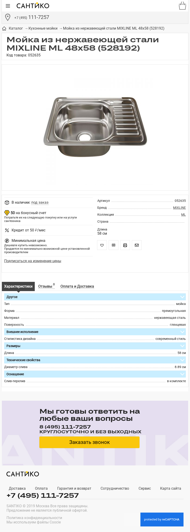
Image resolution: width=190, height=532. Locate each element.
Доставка (17, 488)
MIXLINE (179, 207)
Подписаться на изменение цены (32, 261)
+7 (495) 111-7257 (42, 495)
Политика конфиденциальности (34, 518)
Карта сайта (170, 488)
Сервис (145, 488)
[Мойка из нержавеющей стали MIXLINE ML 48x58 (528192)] (95, 127)
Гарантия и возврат (74, 488)
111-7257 (31, 17)
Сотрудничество (115, 488)
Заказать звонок (89, 442)
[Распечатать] (125, 245)
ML (183, 214)
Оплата (41, 488)
